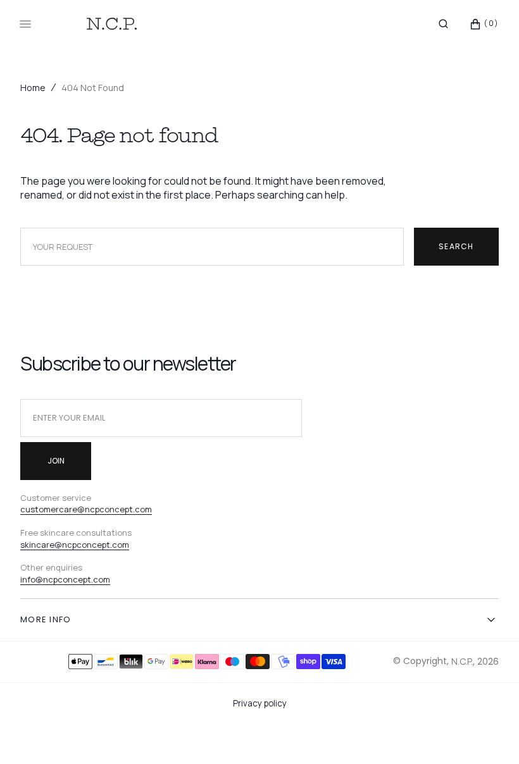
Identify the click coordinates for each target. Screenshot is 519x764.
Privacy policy (260, 703)
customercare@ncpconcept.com (86, 509)
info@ (31, 579)
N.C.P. (462, 661)
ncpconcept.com (76, 579)
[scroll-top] (490, 735)
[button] (443, 24)
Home (33, 88)
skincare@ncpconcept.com (74, 544)
